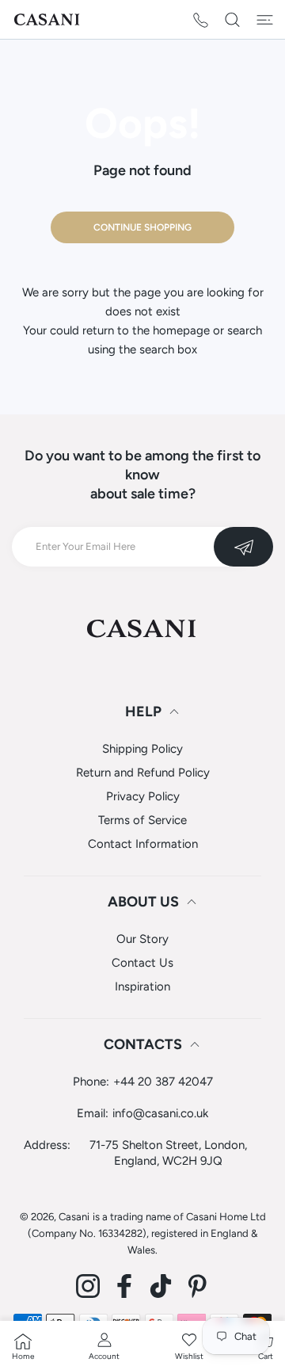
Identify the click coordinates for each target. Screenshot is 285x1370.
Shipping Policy (142, 749)
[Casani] (47, 19)
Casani (74, 1217)
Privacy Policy (143, 796)
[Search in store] (232, 20)
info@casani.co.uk (160, 1113)
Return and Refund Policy (143, 772)
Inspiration (142, 986)
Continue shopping (142, 227)
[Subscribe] (243, 547)
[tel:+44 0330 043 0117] (200, 19)
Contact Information (143, 844)
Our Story (142, 939)
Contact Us (142, 963)
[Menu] (265, 20)
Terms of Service (142, 820)
